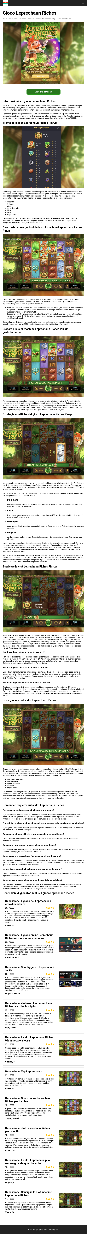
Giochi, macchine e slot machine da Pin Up (41, 19)
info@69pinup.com (40, 1230)
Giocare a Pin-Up (43, 91)
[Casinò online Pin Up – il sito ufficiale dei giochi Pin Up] (5, 3)
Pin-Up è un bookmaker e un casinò (14, 19)
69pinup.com (54, 1230)
